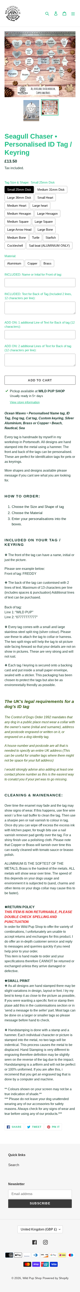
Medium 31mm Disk (51, 189)
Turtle (35, 237)
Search (13, 1165)
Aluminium (14, 263)
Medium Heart (16, 205)
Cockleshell (15, 245)
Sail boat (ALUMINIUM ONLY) (49, 245)
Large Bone (45, 229)
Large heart (40, 205)
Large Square (44, 221)
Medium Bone (16, 237)
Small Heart (45, 197)
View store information (25, 402)
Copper (32, 263)
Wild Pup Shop (32, 1278)
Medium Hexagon (19, 213)
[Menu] (73, 13)
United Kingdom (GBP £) (39, 1229)
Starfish (51, 237)
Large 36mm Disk (19, 197)
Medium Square (18, 221)
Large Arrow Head (19, 229)
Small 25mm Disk (19, 189)
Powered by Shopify (56, 1278)
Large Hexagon (47, 213)
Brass (47, 263)
